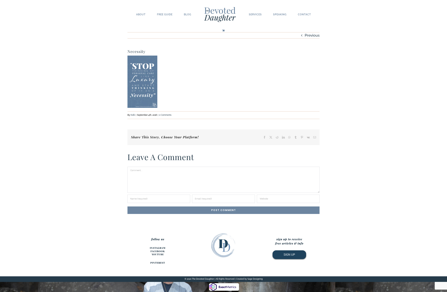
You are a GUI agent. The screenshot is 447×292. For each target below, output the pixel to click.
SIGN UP (289, 254)
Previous (312, 35)
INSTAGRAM (158, 247)
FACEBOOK (158, 251)
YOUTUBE (158, 254)
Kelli (133, 115)
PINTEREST (157, 262)
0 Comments (165, 115)
